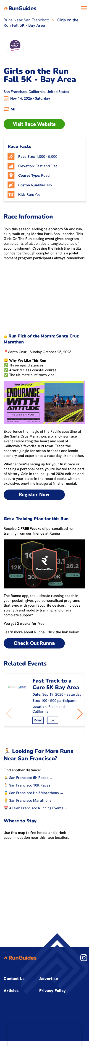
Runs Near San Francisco (26, 20)
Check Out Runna (34, 643)
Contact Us (14, 978)
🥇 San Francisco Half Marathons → (33, 792)
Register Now (34, 494)
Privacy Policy (52, 990)
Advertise (48, 978)
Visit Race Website (34, 124)
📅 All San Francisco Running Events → (36, 808)
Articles (11, 990)
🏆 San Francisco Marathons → (30, 800)
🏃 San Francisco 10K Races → (29, 785)
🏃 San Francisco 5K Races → (28, 777)
